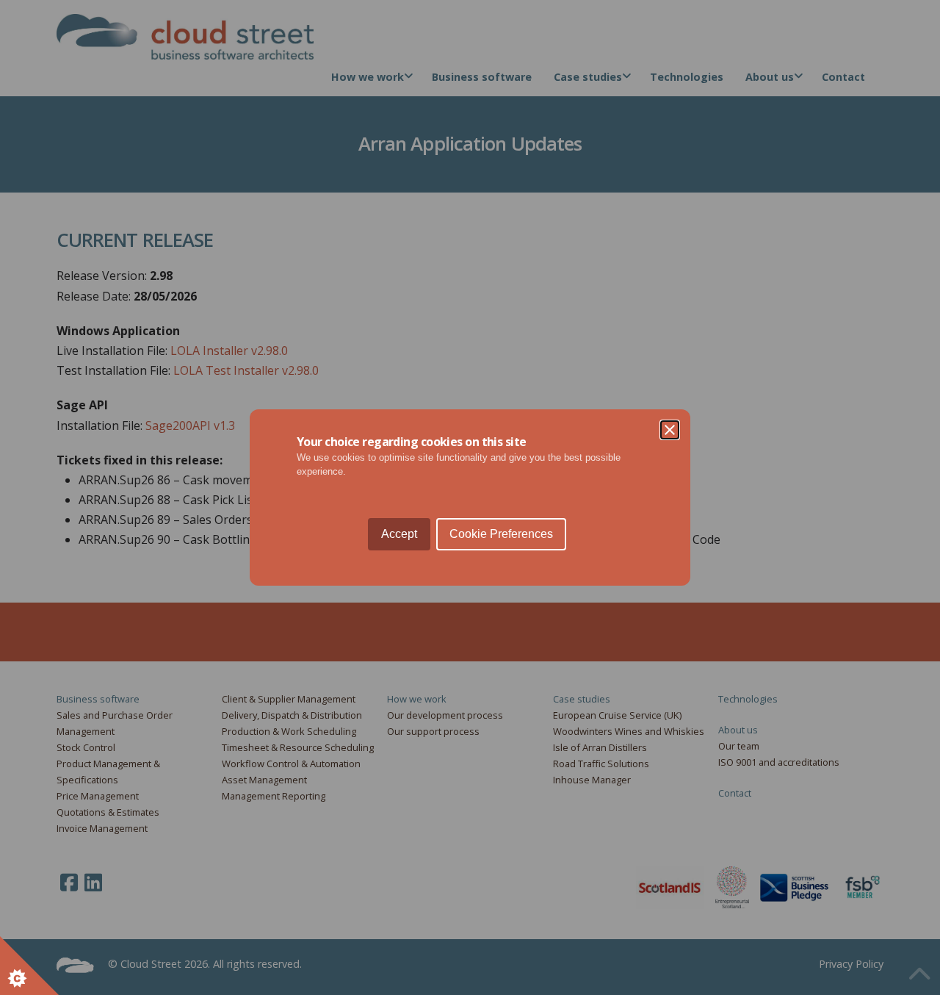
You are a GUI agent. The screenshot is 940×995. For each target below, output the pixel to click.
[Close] (670, 430)
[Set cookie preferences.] (29, 965)
